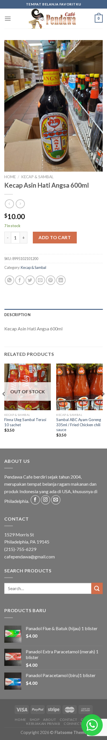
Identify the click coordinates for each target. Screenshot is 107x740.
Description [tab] (17, 314)
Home (10, 176)
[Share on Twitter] (30, 280)
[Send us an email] (55, 500)
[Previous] (4, 405)
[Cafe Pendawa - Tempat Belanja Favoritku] (53, 19)
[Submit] (97, 588)
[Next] (103, 405)
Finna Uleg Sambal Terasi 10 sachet (25, 422)
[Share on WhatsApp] (9, 280)
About (49, 719)
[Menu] (7, 18)
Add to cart (55, 237)
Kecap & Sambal (37, 176)
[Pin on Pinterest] (50, 280)
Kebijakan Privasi (43, 723)
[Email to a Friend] (40, 280)
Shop (34, 719)
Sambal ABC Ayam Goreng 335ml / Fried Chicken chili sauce (78, 424)
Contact (68, 719)
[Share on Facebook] (20, 280)
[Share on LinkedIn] (61, 280)
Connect (73, 723)
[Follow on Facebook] (35, 500)
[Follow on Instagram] (45, 500)
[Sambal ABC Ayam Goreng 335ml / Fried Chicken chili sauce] (79, 387)
